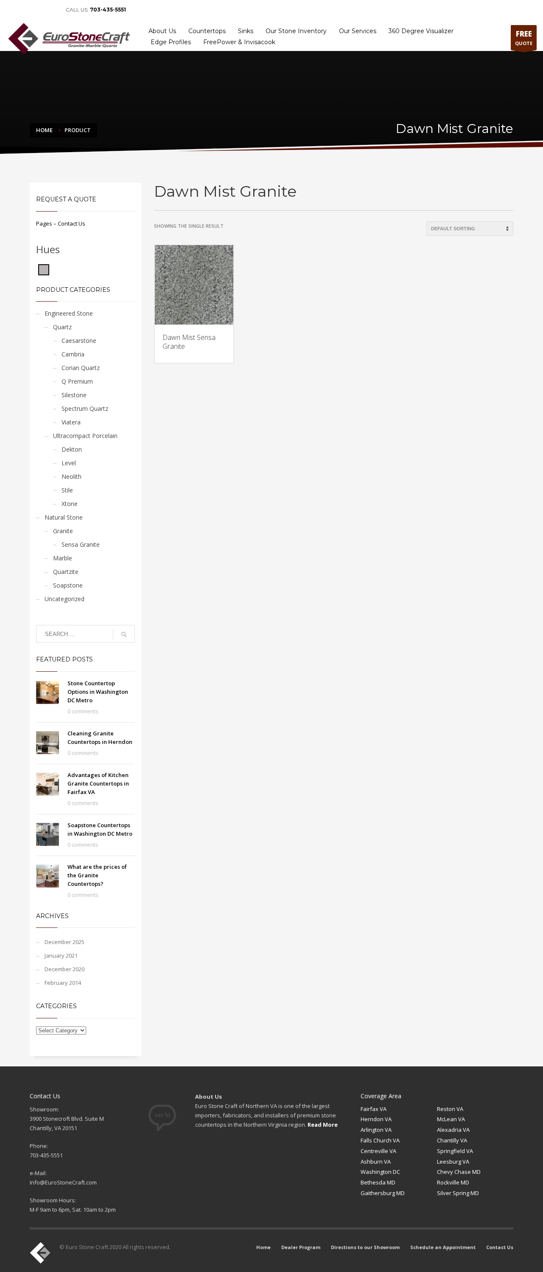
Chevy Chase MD (459, 1172)
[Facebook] (12, 9)
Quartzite (65, 572)
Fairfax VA (373, 1109)
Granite (63, 531)
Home (309, 10)
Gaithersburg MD (383, 1193)
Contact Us (520, 10)
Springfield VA (455, 1151)
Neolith (71, 476)
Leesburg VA (453, 1161)
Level (69, 463)
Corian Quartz (81, 368)
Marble (62, 558)
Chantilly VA (452, 1140)
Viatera (71, 422)
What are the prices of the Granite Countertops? (97, 875)
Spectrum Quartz (85, 408)
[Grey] (43, 269)
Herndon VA (376, 1119)
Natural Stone (64, 517)
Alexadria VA (453, 1129)
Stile (67, 490)
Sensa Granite (81, 544)
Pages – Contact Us (60, 223)
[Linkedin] (25, 9)
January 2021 (61, 955)
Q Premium (77, 381)
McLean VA (451, 1119)
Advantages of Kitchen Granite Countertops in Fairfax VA (98, 783)
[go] (124, 634)
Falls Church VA (380, 1140)
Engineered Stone (69, 313)
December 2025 (64, 942)
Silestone (74, 395)
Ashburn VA (376, 1161)
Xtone (70, 504)
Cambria (73, 354)
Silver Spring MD (458, 1193)
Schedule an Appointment (469, 10)
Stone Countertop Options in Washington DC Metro (97, 691)
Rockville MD (453, 1182)
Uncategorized (64, 599)
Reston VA (450, 1109)
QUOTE (523, 37)
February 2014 (63, 983)
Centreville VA (378, 1151)
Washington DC (380, 1172)
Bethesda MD (378, 1182)
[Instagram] (51, 9)
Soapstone (68, 585)
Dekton (72, 449)
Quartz (62, 327)
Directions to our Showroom (399, 10)
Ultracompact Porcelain (85, 436)
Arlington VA (376, 1129)
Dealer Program (342, 10)
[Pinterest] (38, 9)
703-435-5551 (108, 9)
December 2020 (64, 969)
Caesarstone (79, 340)
